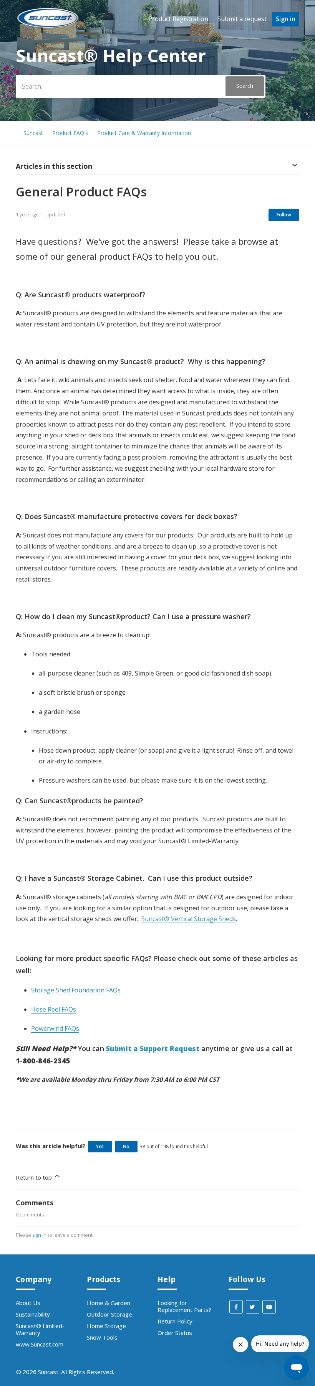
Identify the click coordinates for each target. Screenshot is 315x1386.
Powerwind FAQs (55, 1028)
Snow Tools (102, 1337)
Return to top (34, 1177)
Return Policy (175, 1321)
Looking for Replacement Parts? (184, 1306)
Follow (284, 214)
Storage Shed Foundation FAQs (76, 990)
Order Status (175, 1333)
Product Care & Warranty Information (144, 133)
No (126, 1146)
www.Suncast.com (39, 1344)
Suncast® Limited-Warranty (40, 1329)
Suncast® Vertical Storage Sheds (188, 919)
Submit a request (242, 19)
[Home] (48, 27)
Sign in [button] (285, 19)
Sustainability (33, 1314)
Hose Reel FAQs (53, 1009)
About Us (28, 1303)
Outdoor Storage (109, 1314)
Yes (100, 1146)
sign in (39, 1234)
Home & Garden (108, 1303)
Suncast (33, 133)
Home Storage (106, 1326)
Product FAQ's (70, 133)
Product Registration (178, 19)
